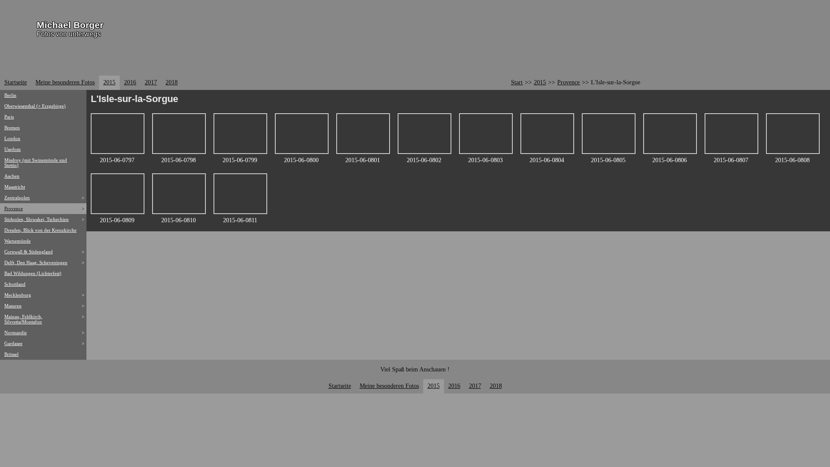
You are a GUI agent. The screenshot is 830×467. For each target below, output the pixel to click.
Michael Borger (70, 25)
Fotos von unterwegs (69, 34)
